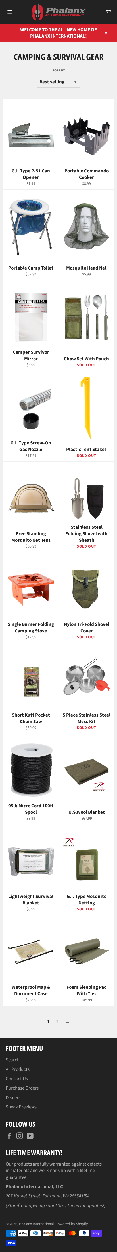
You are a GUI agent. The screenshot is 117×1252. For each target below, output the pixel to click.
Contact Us (17, 1078)
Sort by (58, 70)
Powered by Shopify (71, 1224)
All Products (18, 1069)
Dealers (13, 1097)
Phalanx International (36, 1224)
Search (13, 1059)
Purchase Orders (22, 1088)
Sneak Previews (21, 1107)
